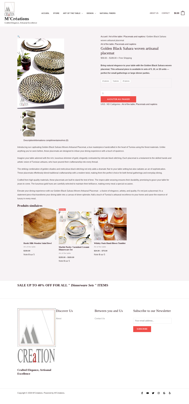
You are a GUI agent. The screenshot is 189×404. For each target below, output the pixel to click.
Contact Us (100, 318)
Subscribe (142, 329)
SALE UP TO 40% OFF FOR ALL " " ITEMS (62, 285)
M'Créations (16, 18)
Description (29, 140)
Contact (166, 13)
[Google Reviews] (164, 393)
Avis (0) (64, 140)
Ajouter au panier (118, 99)
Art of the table (71, 13)
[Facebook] (142, 393)
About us (154, 13)
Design (90, 13)
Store (56, 13)
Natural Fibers (107, 13)
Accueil (45, 13)
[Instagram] (158, 393)
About (58, 318)
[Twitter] (153, 393)
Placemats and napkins (134, 36)
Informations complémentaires (47, 140)
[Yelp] (170, 393)
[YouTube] (147, 393)
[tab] (29, 140)
